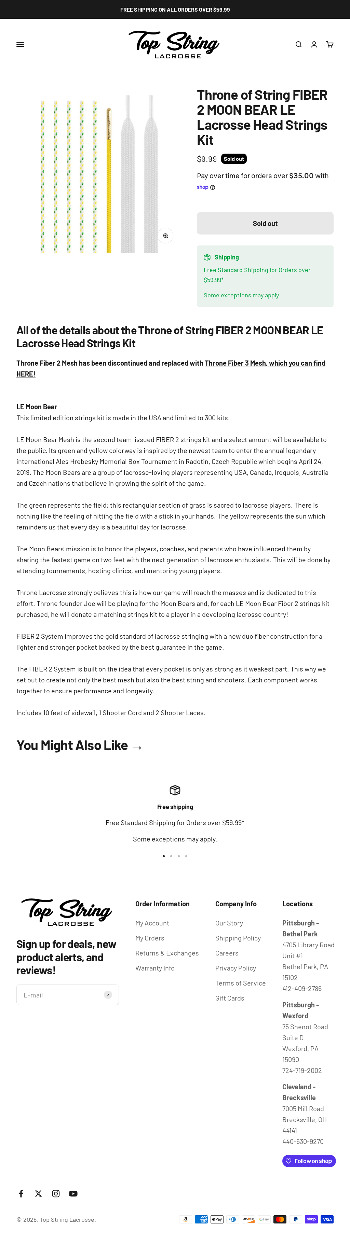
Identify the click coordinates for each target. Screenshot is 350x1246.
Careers (227, 953)
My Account (152, 923)
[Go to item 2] (171, 856)
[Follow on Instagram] (55, 1193)
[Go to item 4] (186, 856)
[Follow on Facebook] (21, 1193)
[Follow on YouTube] (73, 1193)
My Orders (149, 938)
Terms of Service (240, 983)
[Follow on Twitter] (38, 1193)
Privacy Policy (235, 968)
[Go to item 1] (164, 856)
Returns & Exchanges (167, 953)
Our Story (229, 923)
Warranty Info (155, 968)
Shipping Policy (238, 938)
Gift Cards (229, 998)
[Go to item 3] (179, 856)
